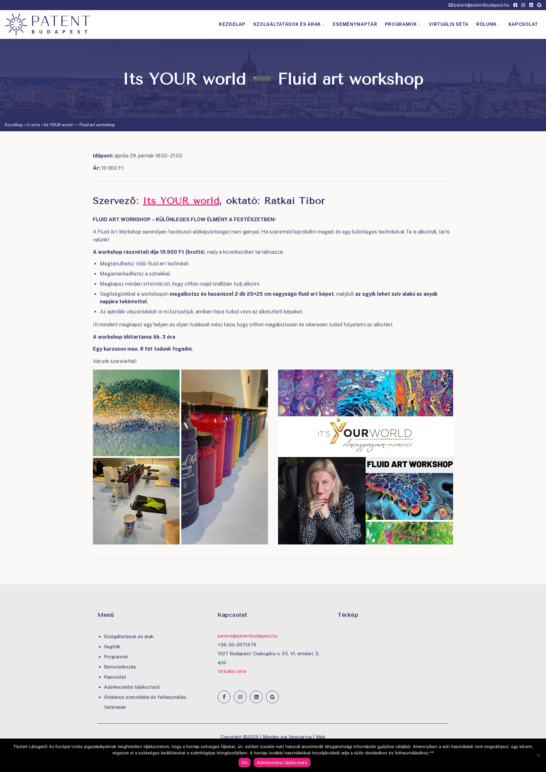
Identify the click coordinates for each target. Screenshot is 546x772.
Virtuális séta (449, 24)
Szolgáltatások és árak (287, 24)
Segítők (112, 646)
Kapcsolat (523, 24)
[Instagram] (240, 697)
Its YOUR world (181, 200)
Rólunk (486, 24)
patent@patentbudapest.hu (481, 5)
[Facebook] (224, 697)
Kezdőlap (232, 24)
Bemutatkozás (120, 666)
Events (33, 124)
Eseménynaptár (355, 24)
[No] (538, 755)
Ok (244, 762)
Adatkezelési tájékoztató (132, 687)
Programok (401, 24)
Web (320, 736)
